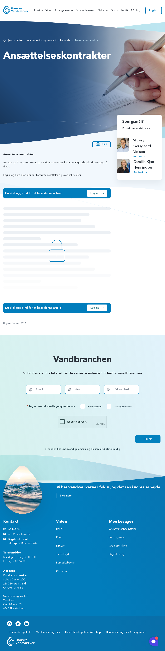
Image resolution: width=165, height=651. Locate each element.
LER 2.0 (60, 546)
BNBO (59, 529)
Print (104, 144)
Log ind (153, 10)
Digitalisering (117, 554)
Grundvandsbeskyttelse (122, 529)
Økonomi (61, 571)
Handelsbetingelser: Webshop (83, 632)
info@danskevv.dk (19, 534)
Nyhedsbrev (91, 406)
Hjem (9, 40)
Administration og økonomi (41, 40)
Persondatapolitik (20, 632)
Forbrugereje (117, 537)
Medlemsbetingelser (48, 632)
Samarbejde (63, 554)
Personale (65, 40)
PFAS (59, 537)
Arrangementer (120, 406)
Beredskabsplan (65, 563)
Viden (20, 40)
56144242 (14, 529)
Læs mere (66, 495)
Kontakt (138, 156)
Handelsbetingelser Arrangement (126, 632)
